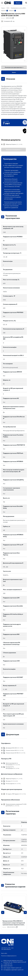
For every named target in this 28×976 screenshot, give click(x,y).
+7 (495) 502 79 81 (7, 964)
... (7, 7)
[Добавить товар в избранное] (25, 28)
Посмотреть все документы (13, 149)
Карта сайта (4, 953)
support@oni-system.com (17, 969)
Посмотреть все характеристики (13, 67)
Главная (3, 8)
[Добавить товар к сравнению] (25, 30)
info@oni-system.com (16, 967)
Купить (14, 72)
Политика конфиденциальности (8, 955)
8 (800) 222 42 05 (7, 965)
